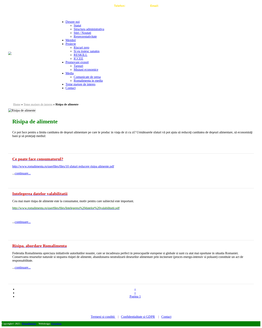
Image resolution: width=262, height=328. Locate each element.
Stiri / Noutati (82, 33)
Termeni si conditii (103, 316)
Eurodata (56, 323)
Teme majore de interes (80, 84)
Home (16, 104)
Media (70, 73)
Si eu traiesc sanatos (86, 51)
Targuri (78, 66)
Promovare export (77, 62)
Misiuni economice (86, 69)
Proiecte (71, 44)
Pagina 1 (135, 296)
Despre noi (73, 21)
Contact (71, 88)
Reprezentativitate (85, 36)
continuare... (23, 173)
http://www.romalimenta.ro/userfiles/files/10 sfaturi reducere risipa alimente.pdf (63, 166)
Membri (71, 40)
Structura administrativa (89, 29)
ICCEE (78, 58)
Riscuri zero (81, 47)
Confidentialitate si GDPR (138, 316)
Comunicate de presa (87, 77)
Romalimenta (29, 323)
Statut (77, 25)
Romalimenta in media (88, 80)
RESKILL (80, 55)
